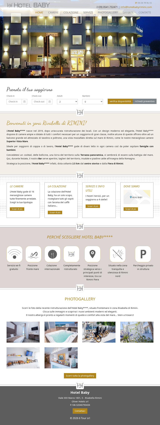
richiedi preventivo (145, 101)
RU (148, 3)
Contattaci (80, 410)
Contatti (145, 12)
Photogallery (108, 12)
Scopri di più (17, 209)
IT (136, 3)
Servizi (88, 12)
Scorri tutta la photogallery (80, 375)
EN (139, 3)
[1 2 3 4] (67, 101)
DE (142, 3)
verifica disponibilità (120, 101)
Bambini (86, 95)
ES (151, 3)
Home (39, 12)
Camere (53, 12)
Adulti (59, 95)
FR (145, 3)
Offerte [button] (128, 12)
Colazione (70, 12)
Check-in (11, 95)
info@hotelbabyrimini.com (136, 7)
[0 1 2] (92, 101)
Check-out (36, 95)
